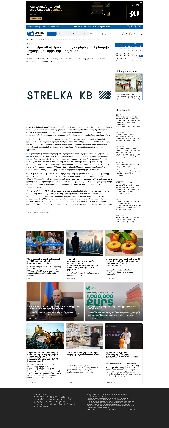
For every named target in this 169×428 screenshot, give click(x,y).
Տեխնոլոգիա (38, 401)
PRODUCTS (55, 27)
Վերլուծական (39, 404)
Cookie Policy (132, 409)
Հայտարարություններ (42, 406)
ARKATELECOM (33, 27)
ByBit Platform (54, 398)
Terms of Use (112, 409)
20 (129, 56)
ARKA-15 (72, 404)
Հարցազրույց (52, 404)
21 (132, 56)
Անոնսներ (63, 404)
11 (120, 53)
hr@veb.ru (30, 156)
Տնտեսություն (64, 34)
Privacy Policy (91, 409)
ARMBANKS (44, 27)
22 (136, 56)
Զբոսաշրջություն (40, 399)
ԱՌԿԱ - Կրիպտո (67, 398)
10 (117, 53)
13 (128, 53)
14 (133, 53)
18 (121, 56)
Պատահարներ (59, 401)
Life (70, 399)
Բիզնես (29, 43)
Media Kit (76, 34)
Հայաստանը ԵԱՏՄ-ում (57, 399)
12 (125, 53)
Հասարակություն (40, 398)
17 (117, 56)
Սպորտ (49, 401)
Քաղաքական (39, 396)
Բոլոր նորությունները (40, 394)
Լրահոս (51, 34)
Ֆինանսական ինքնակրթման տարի (47, 403)
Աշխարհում (67, 403)
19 (125, 56)
